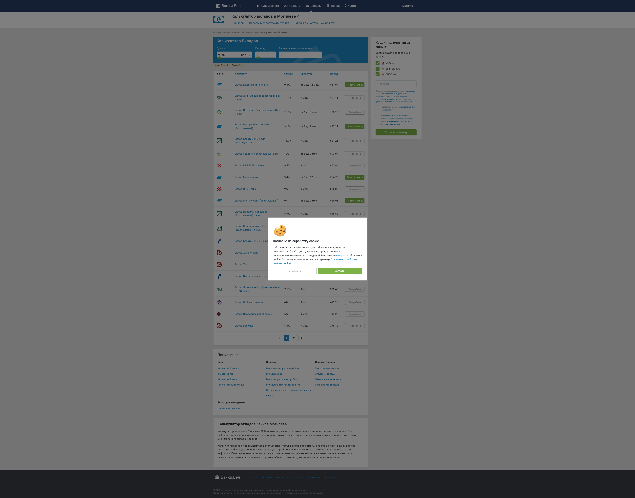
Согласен (340, 270)
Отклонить (295, 271)
